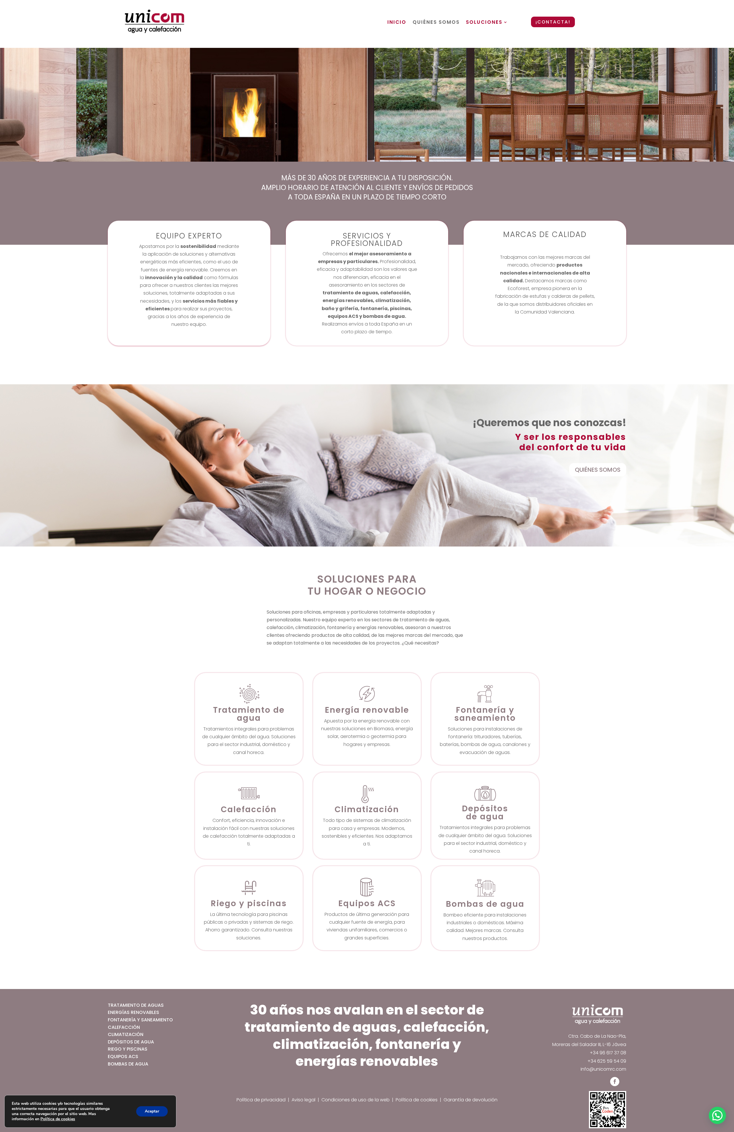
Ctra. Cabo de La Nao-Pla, (597, 1036)
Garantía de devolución (470, 1099)
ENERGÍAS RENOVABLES (133, 1012)
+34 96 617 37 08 (608, 1052)
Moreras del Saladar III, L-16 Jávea (589, 1044)
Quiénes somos (436, 22)
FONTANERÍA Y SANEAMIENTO (140, 1020)
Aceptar (152, 1111)
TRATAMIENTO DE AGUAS (136, 1005)
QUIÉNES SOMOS (597, 470)
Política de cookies (417, 1099)
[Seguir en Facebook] (614, 1081)
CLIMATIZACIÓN (125, 1034)
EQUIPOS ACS (123, 1056)
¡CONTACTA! (553, 22)
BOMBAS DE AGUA (128, 1064)
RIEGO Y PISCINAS (127, 1049)
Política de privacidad (261, 1099)
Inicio (396, 22)
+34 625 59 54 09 (606, 1061)
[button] (717, 1115)
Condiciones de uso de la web (356, 1099)
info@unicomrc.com (603, 1069)
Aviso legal (303, 1099)
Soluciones (484, 22)
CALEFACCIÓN (124, 1027)
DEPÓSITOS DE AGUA (131, 1042)
